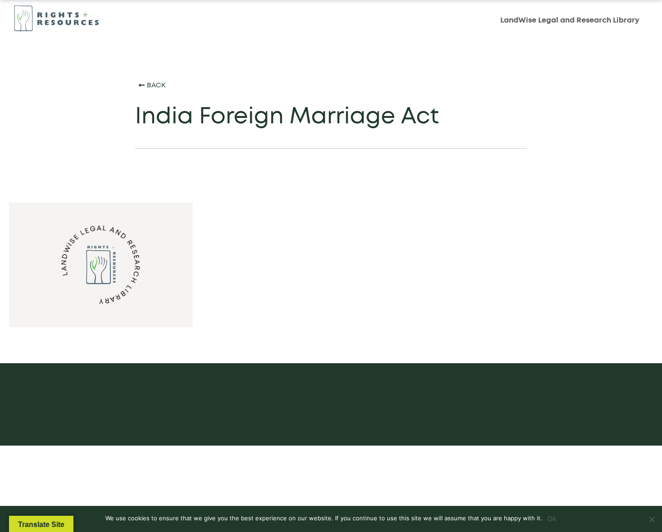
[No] (651, 517)
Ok (552, 518)
